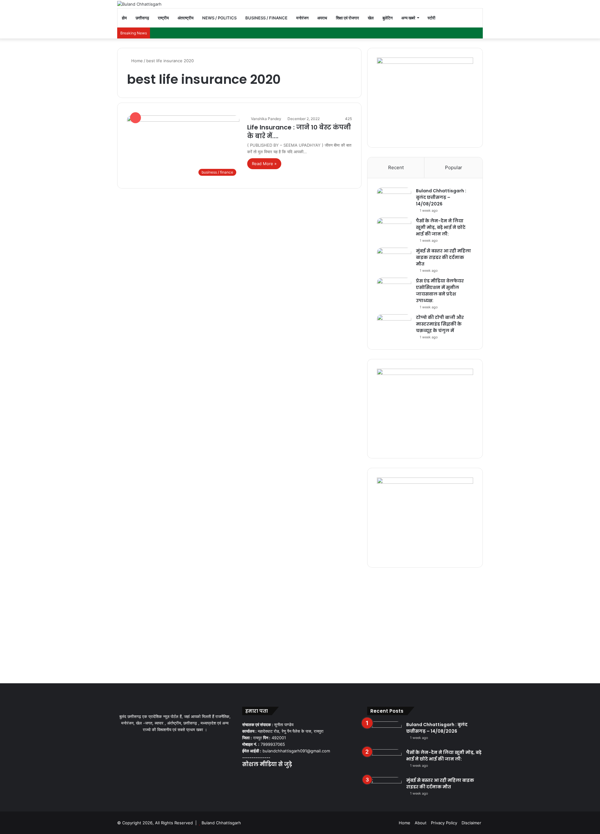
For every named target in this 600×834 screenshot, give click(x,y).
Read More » (264, 163)
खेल (371, 17)
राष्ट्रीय (163, 17)
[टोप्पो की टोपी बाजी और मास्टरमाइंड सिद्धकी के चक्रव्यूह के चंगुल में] (394, 326)
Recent (396, 167)
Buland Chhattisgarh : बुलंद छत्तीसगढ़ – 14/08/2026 (441, 197)
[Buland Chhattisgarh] (139, 4)
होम (124, 17)
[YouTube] (261, 777)
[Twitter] (253, 777)
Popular (453, 167)
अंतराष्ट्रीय (185, 17)
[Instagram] (268, 777)
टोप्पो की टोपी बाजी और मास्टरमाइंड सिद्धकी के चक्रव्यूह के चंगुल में (440, 324)
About (421, 822)
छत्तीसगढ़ (142, 17)
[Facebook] (246, 777)
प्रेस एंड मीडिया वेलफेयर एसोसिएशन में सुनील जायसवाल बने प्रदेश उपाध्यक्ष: (440, 291)
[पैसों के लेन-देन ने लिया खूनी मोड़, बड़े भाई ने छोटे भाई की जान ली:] (394, 229)
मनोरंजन (302, 17)
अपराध (322, 17)
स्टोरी (431, 17)
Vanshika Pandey (266, 118)
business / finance (266, 17)
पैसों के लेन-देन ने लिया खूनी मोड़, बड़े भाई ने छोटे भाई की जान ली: (441, 227)
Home (136, 60)
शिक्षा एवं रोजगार (347, 17)
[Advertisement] (300, 624)
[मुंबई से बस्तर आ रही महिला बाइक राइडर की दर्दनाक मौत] (394, 259)
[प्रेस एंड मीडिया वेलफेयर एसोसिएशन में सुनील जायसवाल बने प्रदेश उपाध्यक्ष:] (394, 289)
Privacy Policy (444, 822)
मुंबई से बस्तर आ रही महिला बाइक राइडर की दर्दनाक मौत (443, 257)
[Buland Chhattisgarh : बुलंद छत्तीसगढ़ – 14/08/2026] (394, 199)
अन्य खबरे (408, 17)
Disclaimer (471, 822)
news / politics (219, 17)
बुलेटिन (387, 17)
